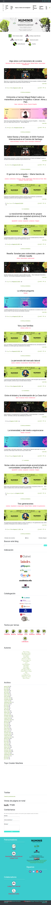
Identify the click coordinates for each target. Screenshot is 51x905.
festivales (22, 141)
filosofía (25, 104)
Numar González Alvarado (26, 670)
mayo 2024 (6, 725)
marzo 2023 (6, 745)
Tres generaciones (25, 503)
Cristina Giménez (26, 656)
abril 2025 (6, 709)
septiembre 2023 (8, 737)
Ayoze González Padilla (26, 653)
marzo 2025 (6, 711)
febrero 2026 (7, 695)
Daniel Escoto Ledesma (26, 658)
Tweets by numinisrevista (9, 796)
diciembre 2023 (7, 732)
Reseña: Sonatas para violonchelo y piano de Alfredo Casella (25, 254)
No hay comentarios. (26, 92)
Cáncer (16, 104)
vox (30, 328)
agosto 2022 (7, 756)
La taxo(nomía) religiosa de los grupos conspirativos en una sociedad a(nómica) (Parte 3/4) (25, 216)
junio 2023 (6, 741)
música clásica (24, 258)
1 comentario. (26, 460)
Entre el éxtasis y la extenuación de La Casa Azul (25, 395)
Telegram (37, 221)
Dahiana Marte (26, 657)
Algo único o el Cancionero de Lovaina (25, 61)
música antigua (42, 63)
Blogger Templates (35, 901)
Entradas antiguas (42, 538)
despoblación (14, 506)
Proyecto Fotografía (32, 104)
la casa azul (22, 397)
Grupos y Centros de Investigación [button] (22, 7)
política (30, 180)
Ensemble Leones (20, 63)
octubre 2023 (7, 735)
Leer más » (44, 83)
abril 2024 (6, 727)
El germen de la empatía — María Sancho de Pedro (25, 175)
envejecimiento (20, 506)
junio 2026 (6, 689)
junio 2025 (6, 706)
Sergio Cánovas (26, 674)
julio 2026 (6, 687)
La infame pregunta (25, 291)
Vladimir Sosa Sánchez (26, 676)
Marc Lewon (27, 63)
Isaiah (26, 663)
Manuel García (26, 665)
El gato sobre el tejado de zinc (26, 660)
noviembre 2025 (7, 699)
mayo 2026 (6, 690)
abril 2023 (6, 744)
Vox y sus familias (25, 325)
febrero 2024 (7, 729)
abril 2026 (6, 692)
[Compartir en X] (40, 87)
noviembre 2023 (7, 734)
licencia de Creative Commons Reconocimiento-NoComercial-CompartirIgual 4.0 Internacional (37, 861)
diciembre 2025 (7, 698)
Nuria (26, 672)
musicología (31, 141)
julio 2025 (6, 705)
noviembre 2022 (7, 751)
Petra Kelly (26, 180)
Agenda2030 (15, 221)
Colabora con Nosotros (41, 7)
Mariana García (26, 667)
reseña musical (31, 258)
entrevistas (20, 104)
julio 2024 (6, 722)
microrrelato (27, 432)
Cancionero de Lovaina (11, 63)
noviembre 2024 (7, 716)
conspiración (26, 221)
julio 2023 (6, 740)
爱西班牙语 (44, 902)
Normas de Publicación (35, 7)
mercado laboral (24, 362)
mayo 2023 (6, 742)
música (26, 141)
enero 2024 (6, 731)
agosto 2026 (7, 686)
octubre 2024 (7, 718)
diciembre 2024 (7, 715)
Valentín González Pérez (26, 675)
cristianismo (32, 221)
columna (13, 362)
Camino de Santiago (14, 141)
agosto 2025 (7, 703)
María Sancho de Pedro (38, 178)
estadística (18, 362)
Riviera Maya (42, 901)
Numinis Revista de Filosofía (26, 671)
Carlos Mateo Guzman (26, 654)
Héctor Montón (26, 661)
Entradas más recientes (10, 538)
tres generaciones (41, 506)
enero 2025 (6, 714)
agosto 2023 (7, 738)
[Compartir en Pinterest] (44, 87)
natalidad (35, 506)
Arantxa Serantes (26, 651)
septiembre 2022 (8, 754)
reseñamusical (25, 64)
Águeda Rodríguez (26, 678)
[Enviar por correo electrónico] (38, 87)
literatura (25, 293)
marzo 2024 (6, 728)
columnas (7, 178)
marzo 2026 (6, 693)
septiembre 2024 (8, 719)
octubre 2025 (7, 700)
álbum (17, 397)
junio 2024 (6, 724)
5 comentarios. (26, 390)
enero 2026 (6, 696)
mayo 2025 (6, 708)
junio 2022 (6, 758)
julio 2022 (6, 757)
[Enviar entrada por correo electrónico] (22, 87)
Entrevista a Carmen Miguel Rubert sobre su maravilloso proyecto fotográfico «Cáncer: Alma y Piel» (25, 99)
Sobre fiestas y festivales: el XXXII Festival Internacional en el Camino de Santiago (25, 138)
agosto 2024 (7, 721)
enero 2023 (6, 748)
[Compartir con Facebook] (42, 87)
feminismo (18, 178)
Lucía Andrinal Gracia (26, 664)
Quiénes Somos (7, 7)
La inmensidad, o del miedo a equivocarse (25, 430)
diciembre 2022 (7, 750)
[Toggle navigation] (3, 1)
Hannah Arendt (29, 178)
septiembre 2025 (8, 702)
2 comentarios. (26, 209)
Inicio (27, 538)
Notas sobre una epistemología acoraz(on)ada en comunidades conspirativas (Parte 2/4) (25, 466)
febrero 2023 (7, 747)
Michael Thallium (34, 63)
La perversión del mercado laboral (25, 360)
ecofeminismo (13, 178)
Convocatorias (12, 7)
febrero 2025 (7, 712)
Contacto (46, 7)
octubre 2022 (7, 753)
